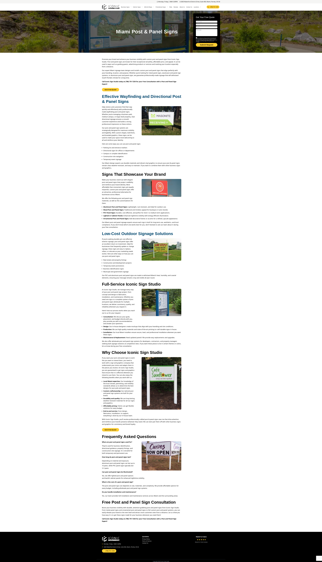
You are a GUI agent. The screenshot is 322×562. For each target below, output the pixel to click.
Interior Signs (137, 7)
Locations (196, 7)
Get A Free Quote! (110, 90)
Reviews (176, 7)
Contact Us (189, 7)
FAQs (170, 7)
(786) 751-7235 (214, 7)
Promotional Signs (161, 7)
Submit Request (206, 45)
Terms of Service (146, 541)
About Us (182, 7)
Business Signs (125, 7)
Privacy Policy (146, 539)
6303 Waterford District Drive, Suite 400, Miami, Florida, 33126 (200, 2)
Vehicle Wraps (148, 7)
